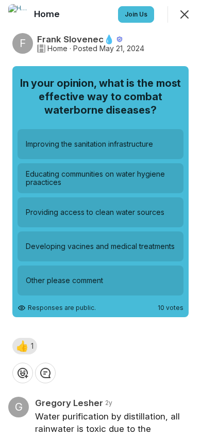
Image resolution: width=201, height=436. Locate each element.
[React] (22, 373)
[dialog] (100, 218)
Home (57, 48)
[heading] (48, 14)
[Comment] (45, 373)
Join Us (136, 14)
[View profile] (18, 14)
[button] (24, 346)
